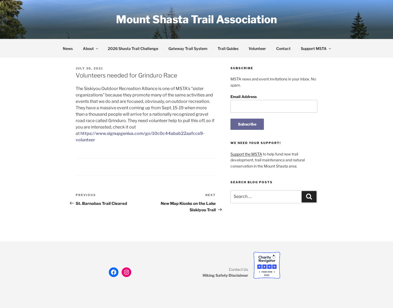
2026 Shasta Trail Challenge (133, 48)
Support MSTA (314, 48)
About (88, 48)
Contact (283, 48)
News (68, 48)
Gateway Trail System (187, 48)
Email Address (243, 96)
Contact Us (238, 269)
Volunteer (257, 48)
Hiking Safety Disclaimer (225, 275)
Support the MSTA (246, 154)
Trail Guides (228, 48)
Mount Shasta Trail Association (196, 19)
